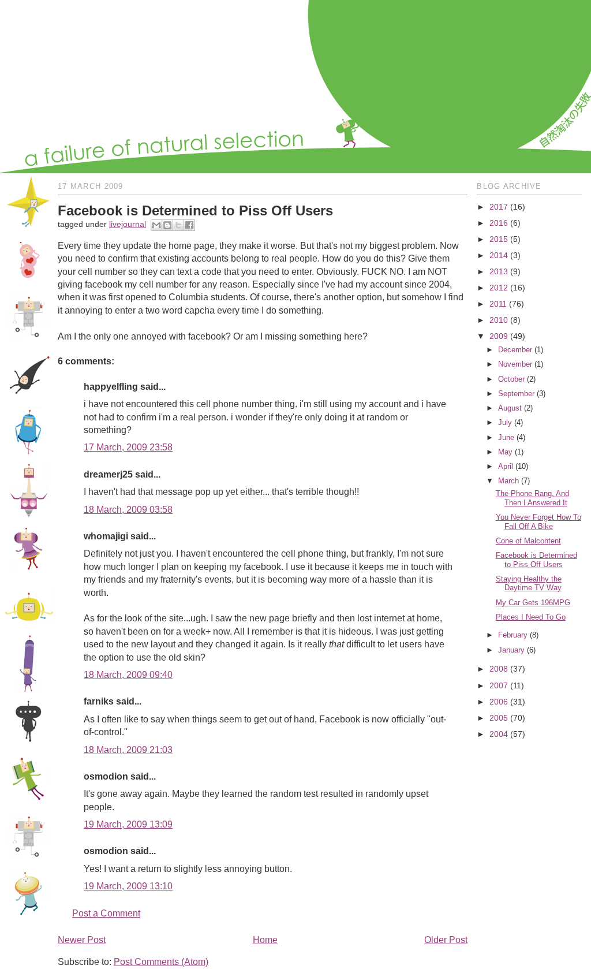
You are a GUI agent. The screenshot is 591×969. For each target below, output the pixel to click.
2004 (498, 734)
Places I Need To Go (531, 617)
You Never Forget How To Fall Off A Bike (538, 522)
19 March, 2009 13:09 (128, 824)
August (510, 408)
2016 (498, 223)
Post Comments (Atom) (161, 962)
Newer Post (82, 940)
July (505, 422)
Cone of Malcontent (528, 540)
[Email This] (156, 225)
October (511, 379)
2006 (498, 701)
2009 (498, 336)
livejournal (127, 224)
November (515, 364)
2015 (498, 239)
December (515, 349)
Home (265, 940)
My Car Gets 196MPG (533, 602)
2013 (498, 271)
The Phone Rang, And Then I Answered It (532, 498)
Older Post (445, 940)
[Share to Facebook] (189, 225)
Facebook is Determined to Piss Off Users (536, 560)
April (505, 466)
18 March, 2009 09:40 (128, 675)
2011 (498, 303)
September (516, 393)
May (505, 452)
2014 (498, 255)
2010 (498, 320)
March (508, 480)
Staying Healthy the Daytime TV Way (529, 583)
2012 (498, 287)
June (506, 437)
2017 (498, 206)
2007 (498, 685)
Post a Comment (106, 913)
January (511, 650)
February (513, 635)
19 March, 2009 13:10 (128, 886)
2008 (498, 668)
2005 (498, 717)
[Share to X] (178, 225)
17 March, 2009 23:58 (128, 447)
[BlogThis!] (167, 225)
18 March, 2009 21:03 (128, 750)
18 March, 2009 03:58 (128, 510)
